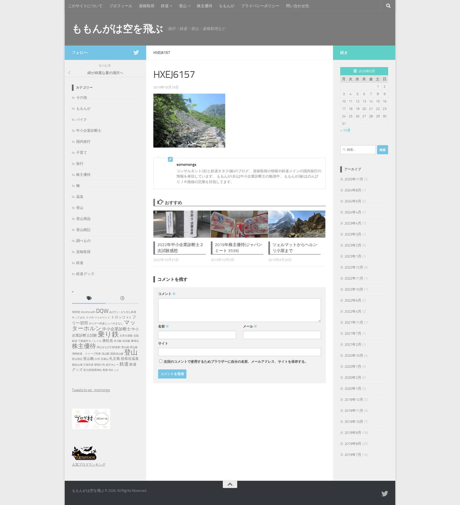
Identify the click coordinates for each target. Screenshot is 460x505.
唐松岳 (107, 341)
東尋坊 (135, 341)
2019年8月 (353, 444)
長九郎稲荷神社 (92, 370)
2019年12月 (354, 399)
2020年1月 (353, 388)
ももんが (226, 6)
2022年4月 (353, 311)
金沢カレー (112, 364)
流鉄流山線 (116, 353)
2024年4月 (353, 212)
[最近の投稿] (122, 298)
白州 (97, 359)
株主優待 (204, 6)
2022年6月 (353, 300)
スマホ (90, 317)
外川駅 (118, 341)
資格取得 (146, 6)
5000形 (76, 312)
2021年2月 (353, 344)
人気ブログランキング (88, 464)
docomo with (88, 312)
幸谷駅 (126, 341)
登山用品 (83, 219)
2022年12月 (354, 267)
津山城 (125, 347)
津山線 (134, 347)
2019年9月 (353, 432)
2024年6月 (353, 201)
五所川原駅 (126, 335)
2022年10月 (354, 289)
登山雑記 (83, 230)
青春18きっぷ (111, 370)
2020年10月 (354, 355)
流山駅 (105, 353)
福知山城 (77, 364)
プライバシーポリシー (260, 6)
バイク (81, 119)
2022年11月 (354, 278)
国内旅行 (83, 141)
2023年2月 (353, 245)
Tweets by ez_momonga (91, 390)
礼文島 (114, 358)
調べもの (83, 241)
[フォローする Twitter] (136, 52)
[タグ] (88, 298)
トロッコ (118, 317)
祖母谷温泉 (130, 358)
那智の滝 (99, 364)
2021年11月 (354, 322)
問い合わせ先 (297, 6)
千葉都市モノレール (90, 341)
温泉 (79, 197)
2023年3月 (353, 234)
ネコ (128, 317)
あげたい (114, 312)
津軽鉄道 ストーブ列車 (86, 353)
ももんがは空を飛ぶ (117, 29)
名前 (163, 326)
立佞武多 (88, 364)
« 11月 (345, 130)
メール (250, 326)
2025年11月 (354, 179)
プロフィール (120, 6)
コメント (167, 294)
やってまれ (78, 317)
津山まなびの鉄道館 (108, 347)
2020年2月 (353, 377)
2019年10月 (354, 421)
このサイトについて (85, 6)
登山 (183, 6)
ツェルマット (102, 317)
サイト (163, 343)
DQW (102, 311)
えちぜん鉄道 (128, 312)
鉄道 (165, 6)
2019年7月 (353, 455)
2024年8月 (353, 190)
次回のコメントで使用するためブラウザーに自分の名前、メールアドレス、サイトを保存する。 (236, 362)
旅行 (79, 163)
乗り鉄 (108, 334)
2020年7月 (353, 366)
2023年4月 (353, 223)
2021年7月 (353, 333)
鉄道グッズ (85, 274)
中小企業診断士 (88, 130)
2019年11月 (354, 410)
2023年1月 (353, 256)
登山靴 (88, 358)
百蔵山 (105, 359)
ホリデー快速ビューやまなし (106, 323)
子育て (81, 152)
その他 (81, 97)
